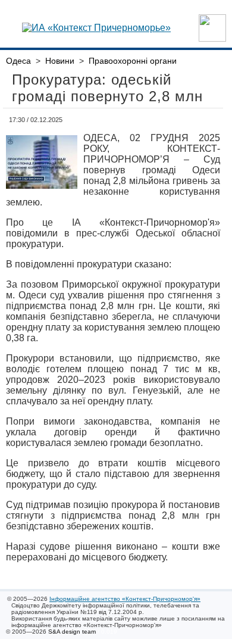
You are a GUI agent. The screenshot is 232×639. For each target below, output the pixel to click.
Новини (59, 61)
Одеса (18, 61)
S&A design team (72, 631)
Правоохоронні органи (133, 61)
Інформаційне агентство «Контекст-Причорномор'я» (124, 599)
